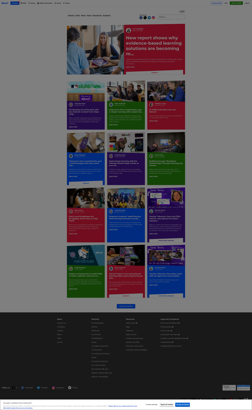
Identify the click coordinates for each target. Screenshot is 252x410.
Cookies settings (151, 404)
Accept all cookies (182, 404)
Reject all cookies (167, 404)
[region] (126, 404)
